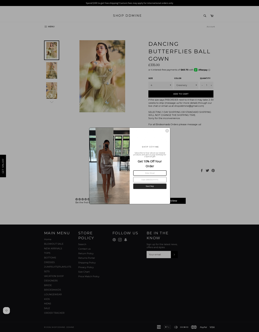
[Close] (167, 131)
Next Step (150, 186)
